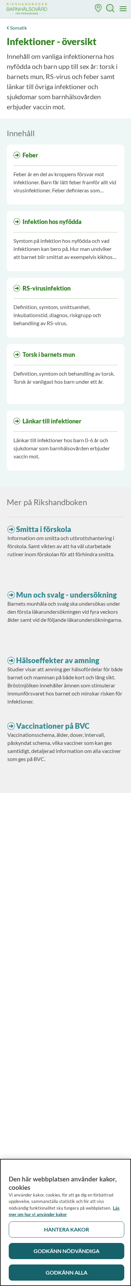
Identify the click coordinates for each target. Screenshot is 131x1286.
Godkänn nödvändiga (66, 1251)
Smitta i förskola (43, 529)
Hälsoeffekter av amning (57, 660)
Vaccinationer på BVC (52, 725)
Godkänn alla (66, 1272)
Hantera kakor (66, 1229)
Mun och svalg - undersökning (66, 594)
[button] (98, 9)
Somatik (18, 28)
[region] (65, 1222)
